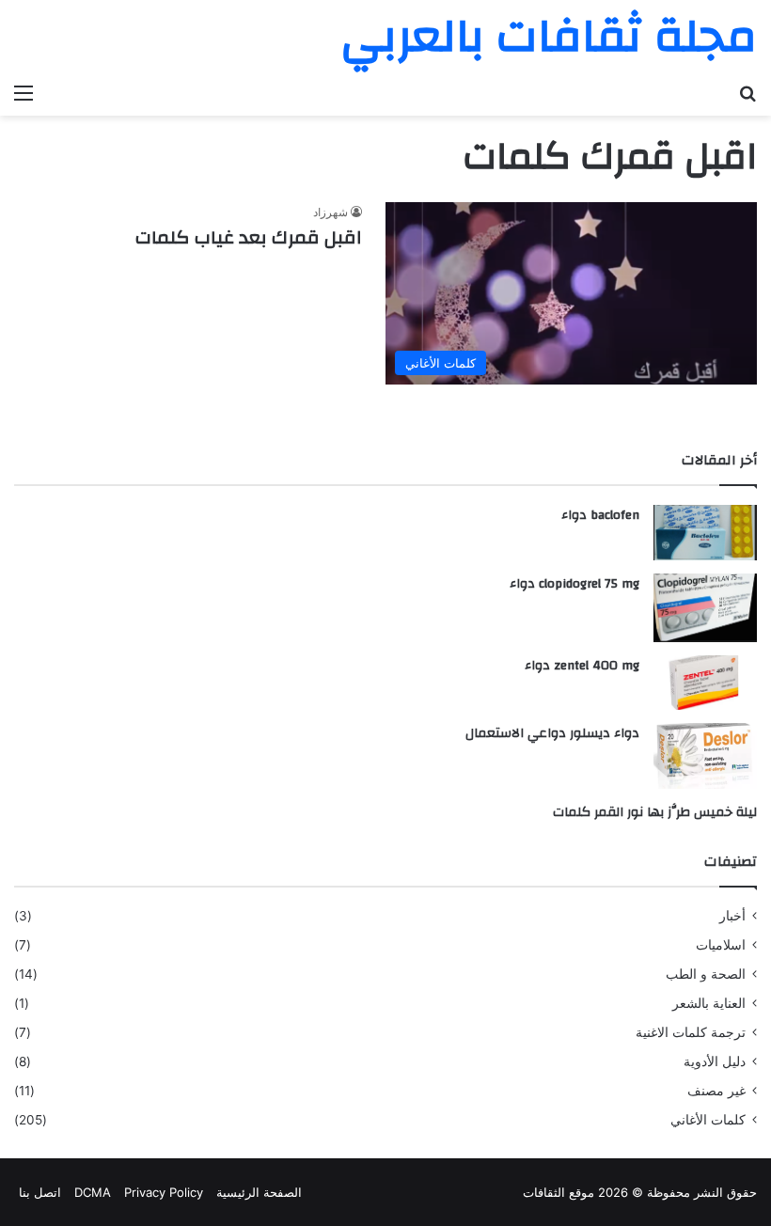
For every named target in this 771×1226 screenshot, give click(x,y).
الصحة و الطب (706, 974)
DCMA (92, 1192)
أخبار (732, 915)
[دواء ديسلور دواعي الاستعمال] (705, 756)
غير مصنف (716, 1090)
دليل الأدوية (715, 1061)
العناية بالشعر (709, 1003)
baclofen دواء (600, 515)
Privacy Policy (163, 1192)
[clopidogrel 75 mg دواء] (705, 608)
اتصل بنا (40, 1192)
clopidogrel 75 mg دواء (574, 584)
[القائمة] (23, 92)
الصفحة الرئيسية (259, 1192)
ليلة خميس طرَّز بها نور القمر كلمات (655, 812)
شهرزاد (330, 212)
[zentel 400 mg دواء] (705, 682)
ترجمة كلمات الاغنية (691, 1032)
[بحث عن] (747, 92)
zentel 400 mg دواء (582, 665)
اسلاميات (721, 944)
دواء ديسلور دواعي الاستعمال (552, 733)
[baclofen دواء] (705, 532)
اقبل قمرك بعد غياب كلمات (248, 237)
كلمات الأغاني (708, 1119)
